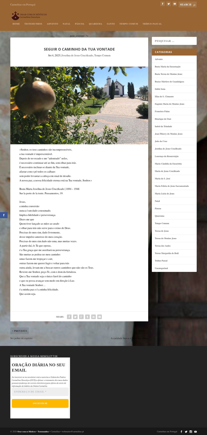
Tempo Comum (128, 24)
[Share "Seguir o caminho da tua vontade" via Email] (100, 317)
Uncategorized (161, 268)
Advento (52, 24)
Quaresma (95, 24)
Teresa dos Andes (162, 245)
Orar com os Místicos (26, 431)
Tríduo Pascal (152, 24)
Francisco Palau (162, 111)
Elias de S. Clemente (164, 96)
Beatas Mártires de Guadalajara (169, 81)
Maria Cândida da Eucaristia (168, 163)
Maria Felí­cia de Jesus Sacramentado (172, 186)
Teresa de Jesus (162, 230)
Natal (66, 24)
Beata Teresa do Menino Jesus (168, 74)
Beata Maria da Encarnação (167, 66)
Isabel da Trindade (163, 126)
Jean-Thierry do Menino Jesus (168, 133)
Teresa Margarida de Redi (167, 253)
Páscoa (79, 24)
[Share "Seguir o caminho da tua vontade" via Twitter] (75, 317)
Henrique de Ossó (163, 118)
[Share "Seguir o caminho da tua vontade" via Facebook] (69, 317)
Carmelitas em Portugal (22, 4)
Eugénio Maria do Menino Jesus (169, 103)
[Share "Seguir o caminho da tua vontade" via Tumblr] (87, 317)
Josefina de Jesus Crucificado (77, 55)
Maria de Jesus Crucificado (167, 171)
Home (16, 24)
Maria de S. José (162, 178)
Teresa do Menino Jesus (165, 238)
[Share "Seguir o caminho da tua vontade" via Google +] (81, 317)
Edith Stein (160, 89)
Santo (111, 24)
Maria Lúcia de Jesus (164, 193)
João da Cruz (161, 141)
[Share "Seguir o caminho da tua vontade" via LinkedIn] (93, 317)
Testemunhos (33, 24)
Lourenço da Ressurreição (167, 156)
